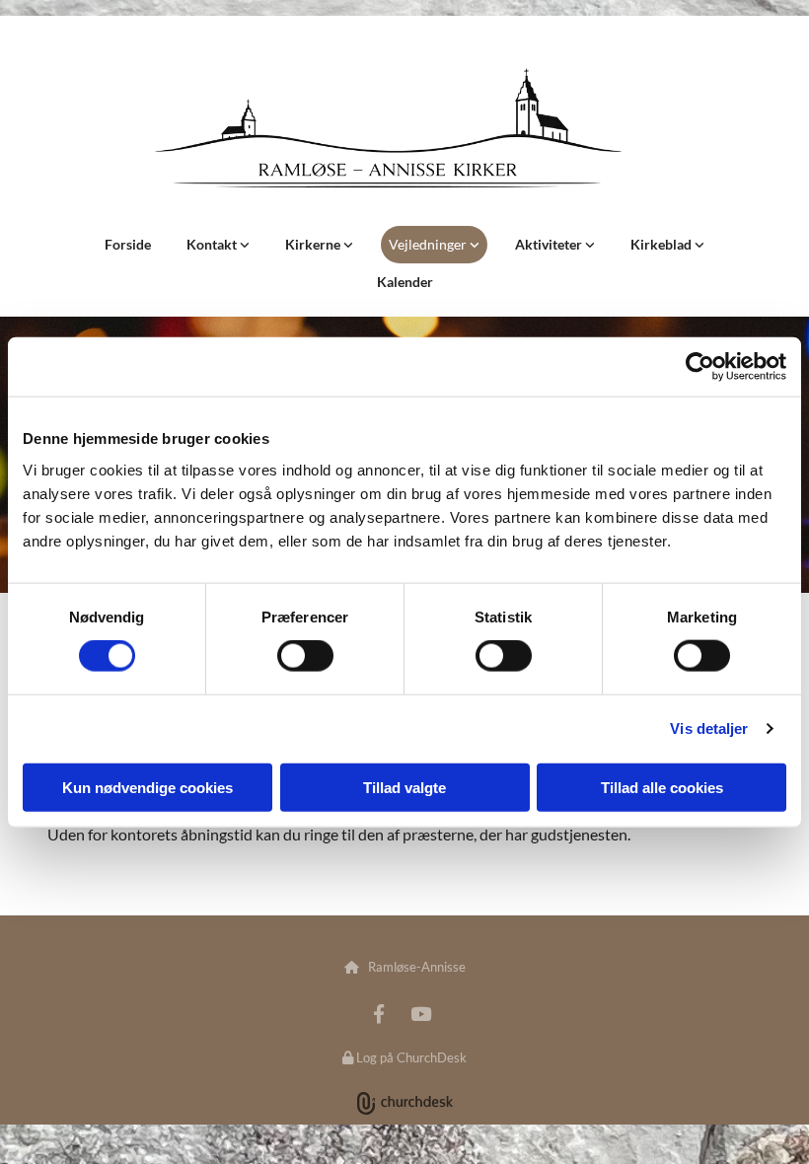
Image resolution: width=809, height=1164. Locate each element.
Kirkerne (314, 244)
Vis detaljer (709, 728)
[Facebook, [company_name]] (379, 1013)
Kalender (405, 281)
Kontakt (213, 244)
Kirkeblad (662, 244)
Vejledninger (429, 244)
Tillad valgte (404, 786)
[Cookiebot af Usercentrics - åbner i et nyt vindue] (700, 367)
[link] (218, 244)
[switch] (305, 656)
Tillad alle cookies (662, 786)
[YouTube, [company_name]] (420, 1013)
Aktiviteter (550, 244)
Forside (128, 244)
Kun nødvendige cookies (147, 786)
